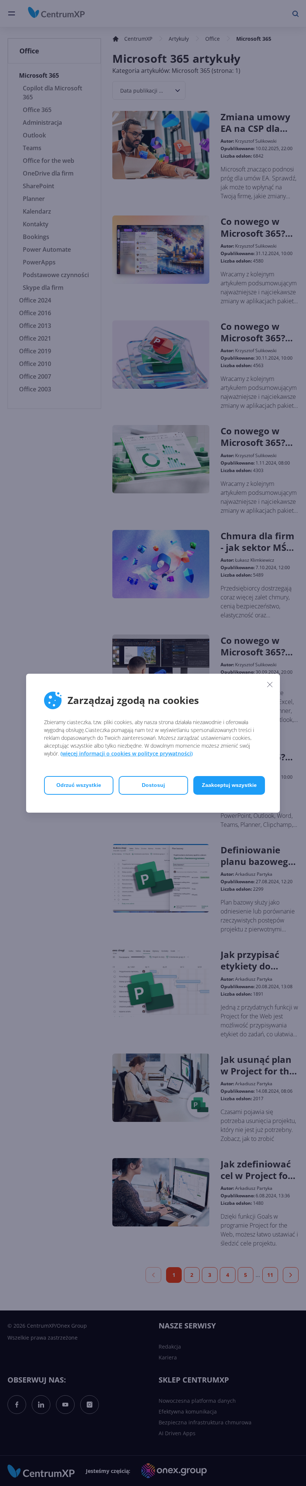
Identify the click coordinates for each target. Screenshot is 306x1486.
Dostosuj (153, 785)
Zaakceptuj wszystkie (229, 785)
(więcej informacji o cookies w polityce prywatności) (126, 753)
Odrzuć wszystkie (78, 785)
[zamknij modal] (270, 684)
